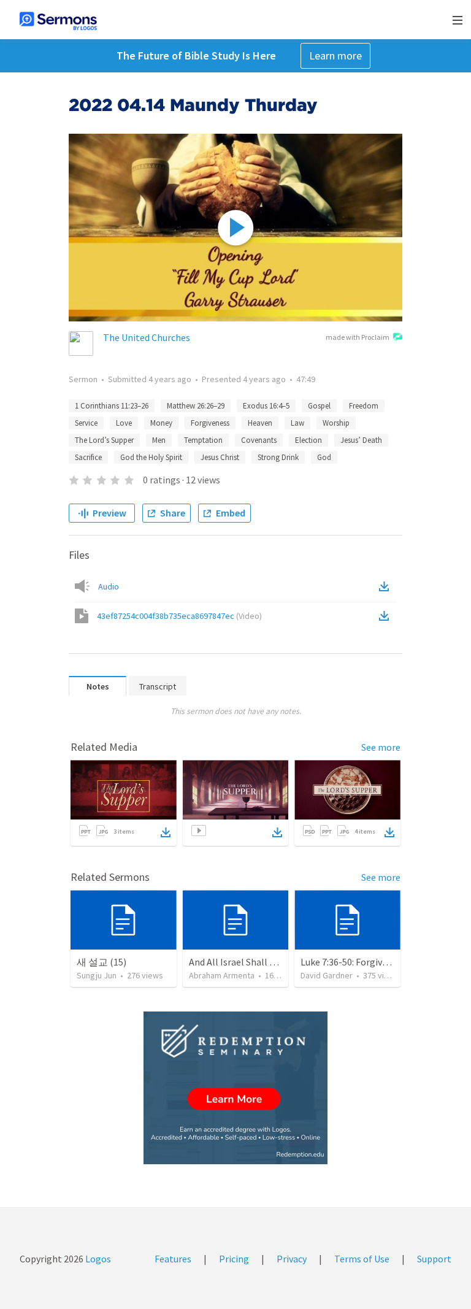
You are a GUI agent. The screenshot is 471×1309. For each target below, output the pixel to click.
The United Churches (146, 337)
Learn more (335, 55)
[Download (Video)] (386, 616)
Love (124, 423)
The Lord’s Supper (104, 440)
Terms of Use (361, 1259)
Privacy (292, 1259)
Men (159, 440)
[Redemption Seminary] (235, 1088)
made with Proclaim (357, 337)
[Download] (165, 832)
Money (161, 423)
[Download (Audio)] (386, 586)
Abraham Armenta (222, 975)
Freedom (363, 406)
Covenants (259, 440)
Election (308, 440)
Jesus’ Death (361, 440)
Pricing (234, 1259)
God (324, 457)
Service (86, 423)
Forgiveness (210, 423)
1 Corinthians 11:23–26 (111, 406)
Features (173, 1259)
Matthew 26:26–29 (195, 406)
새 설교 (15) (101, 962)
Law (297, 423)
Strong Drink (278, 457)
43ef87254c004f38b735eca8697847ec (179, 615)
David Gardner (327, 975)
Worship (336, 423)
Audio (108, 586)
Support (434, 1259)
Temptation (203, 440)
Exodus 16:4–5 (266, 406)
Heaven (260, 423)
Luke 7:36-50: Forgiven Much (358, 962)
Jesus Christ (220, 457)
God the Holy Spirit (151, 457)
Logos (97, 1259)
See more (380, 747)
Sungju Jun (97, 975)
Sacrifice (88, 457)
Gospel (319, 406)
